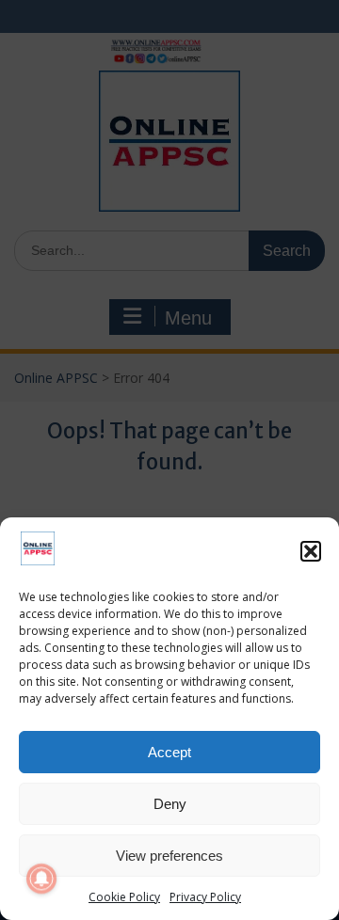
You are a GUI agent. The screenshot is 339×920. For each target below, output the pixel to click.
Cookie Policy (124, 897)
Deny (169, 804)
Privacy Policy (205, 897)
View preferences (169, 856)
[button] (310, 551)
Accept (169, 752)
